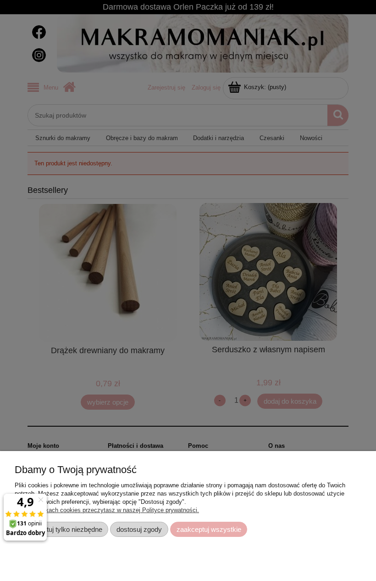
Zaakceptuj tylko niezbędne (61, 529)
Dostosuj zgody (139, 529)
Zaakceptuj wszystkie (209, 529)
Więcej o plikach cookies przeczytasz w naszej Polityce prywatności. (107, 510)
